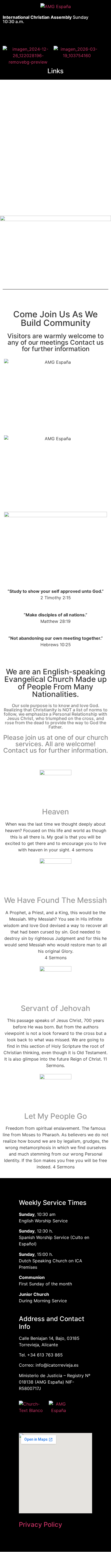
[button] (52, 33)
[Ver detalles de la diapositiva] (55, 108)
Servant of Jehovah (55, 1008)
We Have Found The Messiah (55, 900)
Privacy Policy (40, 1524)
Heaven (55, 811)
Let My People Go (55, 1116)
